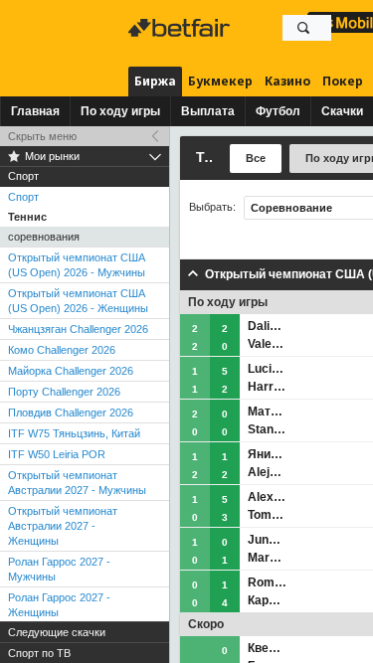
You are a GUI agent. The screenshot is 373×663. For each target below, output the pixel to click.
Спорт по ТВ (39, 653)
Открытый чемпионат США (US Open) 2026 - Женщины (78, 300)
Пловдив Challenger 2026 (70, 412)
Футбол (278, 111)
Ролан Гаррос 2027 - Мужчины (59, 569)
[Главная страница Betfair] (181, 28)
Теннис (27, 217)
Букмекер (220, 81)
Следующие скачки (56, 632)
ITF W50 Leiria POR (56, 454)
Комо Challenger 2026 (61, 350)
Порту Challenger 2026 (64, 392)
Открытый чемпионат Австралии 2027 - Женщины (62, 526)
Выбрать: (212, 207)
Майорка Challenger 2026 (70, 371)
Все (256, 158)
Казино (287, 81)
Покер (342, 81)
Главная (35, 111)
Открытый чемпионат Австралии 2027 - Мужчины (77, 482)
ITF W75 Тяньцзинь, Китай (74, 433)
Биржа (155, 81)
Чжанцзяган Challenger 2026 (78, 329)
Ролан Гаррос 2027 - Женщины (59, 604)
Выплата (208, 111)
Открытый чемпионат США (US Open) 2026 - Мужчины (76, 264)
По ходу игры (120, 111)
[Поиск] (303, 28)
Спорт (23, 197)
